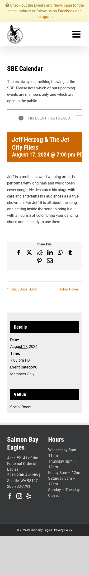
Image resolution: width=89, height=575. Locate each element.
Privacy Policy (63, 530)
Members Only (22, 374)
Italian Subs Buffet (23, 288)
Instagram (44, 16)
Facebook (66, 11)
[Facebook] (10, 496)
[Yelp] (28, 496)
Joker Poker (68, 288)
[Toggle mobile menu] (77, 34)
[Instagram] (19, 496)
